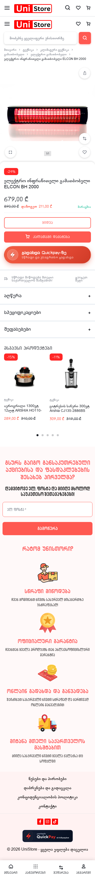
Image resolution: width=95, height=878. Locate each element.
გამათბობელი (14, 54)
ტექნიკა (28, 50)
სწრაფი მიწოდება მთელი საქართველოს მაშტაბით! (32, 279)
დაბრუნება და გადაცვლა (47, 788)
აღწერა (13, 296)
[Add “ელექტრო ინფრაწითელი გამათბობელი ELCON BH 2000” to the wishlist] (84, 152)
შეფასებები (17, 329)
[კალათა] (88, 24)
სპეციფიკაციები (22, 312)
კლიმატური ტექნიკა (54, 50)
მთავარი (10, 50)
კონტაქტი (48, 806)
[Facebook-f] (40, 822)
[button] (84, 138)
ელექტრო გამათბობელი (49, 54)
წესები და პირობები (48, 779)
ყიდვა (47, 222)
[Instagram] (48, 822)
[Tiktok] (55, 822)
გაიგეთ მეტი (81, 279)
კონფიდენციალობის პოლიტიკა (47, 797)
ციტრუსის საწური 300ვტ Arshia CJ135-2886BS (69, 408)
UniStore (29, 849)
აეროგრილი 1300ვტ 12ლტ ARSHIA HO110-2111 (23, 410)
